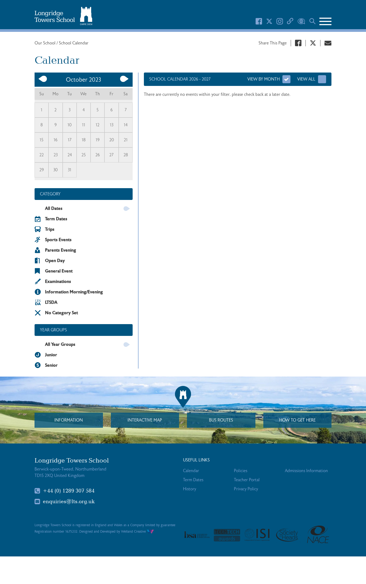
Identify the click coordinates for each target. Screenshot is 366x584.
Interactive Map (145, 420)
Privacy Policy (246, 489)
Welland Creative (134, 531)
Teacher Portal (247, 480)
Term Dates (193, 480)
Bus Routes (221, 420)
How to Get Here (297, 420)
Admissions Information (306, 470)
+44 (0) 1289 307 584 (69, 490)
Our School (46, 43)
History (189, 489)
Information (68, 420)
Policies (240, 470)
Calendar (191, 470)
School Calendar (73, 43)
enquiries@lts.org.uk (69, 501)
